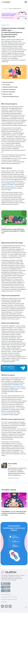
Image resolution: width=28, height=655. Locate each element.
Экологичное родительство (11, 96)
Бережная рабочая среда (10, 87)
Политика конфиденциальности (9, 599)
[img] (14, 545)
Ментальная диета (8, 82)
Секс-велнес (6, 84)
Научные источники (6, 594)
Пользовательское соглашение (9, 597)
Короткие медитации (9, 91)
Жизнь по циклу (7, 94)
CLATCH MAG (5, 8)
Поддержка (4, 602)
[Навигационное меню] (26, 2)
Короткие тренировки (9, 89)
